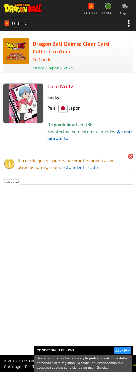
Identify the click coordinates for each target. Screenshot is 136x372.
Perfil (30, 366)
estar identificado (80, 167)
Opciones (129, 23)
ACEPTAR (122, 350)
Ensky (53, 97)
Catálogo (12, 366)
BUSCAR (108, 13)
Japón (74, 108)
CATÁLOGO (91, 13)
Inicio (22, 8)
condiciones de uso (79, 367)
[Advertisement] (68, 253)
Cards (45, 59)
